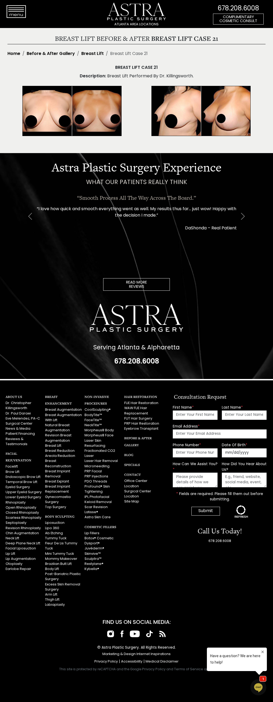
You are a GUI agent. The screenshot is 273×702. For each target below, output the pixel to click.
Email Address (186, 426)
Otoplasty (14, 564)
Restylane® (94, 564)
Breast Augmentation (63, 410)
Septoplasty (16, 523)
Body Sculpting (59, 516)
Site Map (131, 501)
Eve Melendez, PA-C (23, 418)
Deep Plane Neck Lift (23, 543)
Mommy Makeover (61, 559)
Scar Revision (96, 507)
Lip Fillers (92, 533)
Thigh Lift (52, 599)
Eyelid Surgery (18, 487)
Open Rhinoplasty (21, 507)
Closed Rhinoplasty (22, 512)
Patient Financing (20, 434)
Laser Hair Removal (101, 461)
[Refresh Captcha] (241, 511)
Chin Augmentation (22, 533)
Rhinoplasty (16, 502)
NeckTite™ (93, 425)
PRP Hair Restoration (141, 423)
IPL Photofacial (97, 497)
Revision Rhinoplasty (23, 528)
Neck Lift (12, 538)
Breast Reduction (60, 451)
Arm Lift (51, 594)
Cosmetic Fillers (100, 527)
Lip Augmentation (21, 559)
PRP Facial (93, 471)
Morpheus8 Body (99, 430)
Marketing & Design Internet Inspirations (136, 654)
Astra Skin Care (98, 517)
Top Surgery (55, 507)
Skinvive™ (93, 554)
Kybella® (92, 569)
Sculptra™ (93, 559)
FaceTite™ (93, 420)
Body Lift (52, 569)
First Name (183, 407)
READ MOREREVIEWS (136, 285)
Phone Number (187, 445)
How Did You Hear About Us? (244, 466)
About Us (14, 396)
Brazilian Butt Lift (58, 564)
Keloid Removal (98, 502)
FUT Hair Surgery (138, 418)
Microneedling (97, 466)
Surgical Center (19, 423)
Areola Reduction (60, 456)
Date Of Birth (234, 445)
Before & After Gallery (51, 54)
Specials (132, 464)
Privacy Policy (106, 661)
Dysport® (92, 543)
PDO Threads (96, 481)
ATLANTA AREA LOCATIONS (136, 24)
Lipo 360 (52, 528)
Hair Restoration (140, 396)
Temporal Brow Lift (21, 482)
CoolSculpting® (98, 410)
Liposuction (55, 523)
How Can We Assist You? (195, 466)
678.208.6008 (238, 9)
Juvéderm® (94, 548)
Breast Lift (92, 54)
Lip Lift (10, 554)
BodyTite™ (93, 415)
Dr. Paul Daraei (18, 413)
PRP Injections (96, 476)
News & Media (18, 428)
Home (13, 54)
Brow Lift (12, 472)
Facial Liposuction (21, 548)
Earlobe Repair (18, 569)
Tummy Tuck (55, 538)
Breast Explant (57, 481)
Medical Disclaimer (162, 661)
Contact (132, 474)
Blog (128, 455)
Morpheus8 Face (99, 435)
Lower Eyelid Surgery (23, 497)
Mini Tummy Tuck (59, 554)
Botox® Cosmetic (99, 538)
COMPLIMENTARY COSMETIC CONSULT (238, 19)
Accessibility (131, 661)
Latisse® (91, 512)
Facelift (12, 466)
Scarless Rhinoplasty (23, 518)
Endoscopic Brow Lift (23, 477)
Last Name (232, 407)
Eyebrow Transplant (141, 428)
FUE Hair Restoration (141, 403)
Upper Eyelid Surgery (24, 492)
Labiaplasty (55, 605)
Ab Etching (54, 533)
